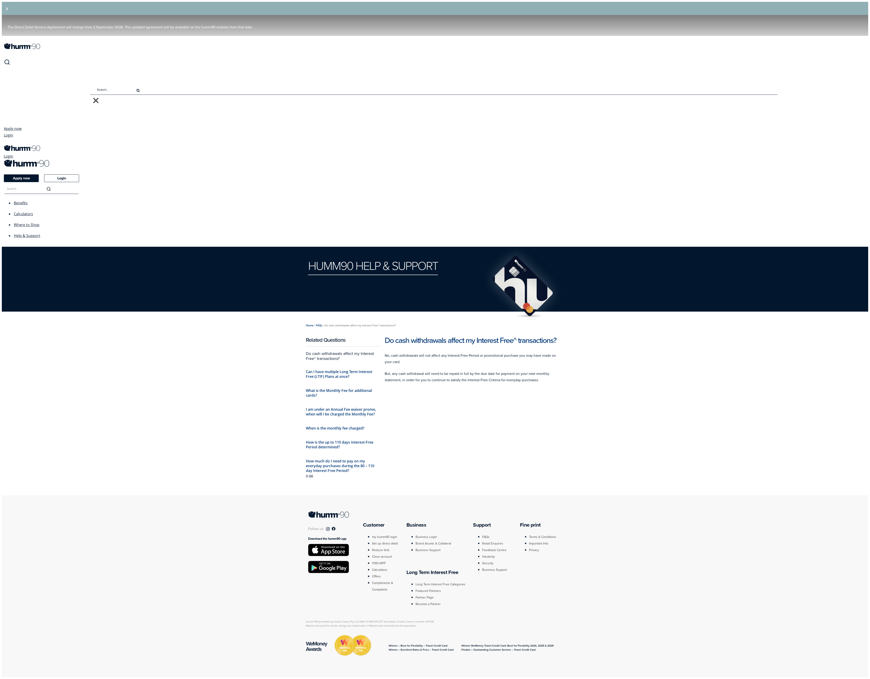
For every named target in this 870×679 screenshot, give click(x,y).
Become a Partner (428, 604)
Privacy (534, 550)
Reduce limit (380, 550)
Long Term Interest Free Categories (440, 584)
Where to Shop (26, 224)
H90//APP (379, 563)
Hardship (488, 556)
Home (310, 325)
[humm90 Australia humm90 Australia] (22, 47)
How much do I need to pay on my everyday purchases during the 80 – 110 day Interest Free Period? (340, 466)
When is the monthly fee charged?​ (335, 428)
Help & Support (27, 235)
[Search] (7, 63)
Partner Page (425, 597)
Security (487, 563)
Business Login (426, 537)
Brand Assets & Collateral (433, 543)
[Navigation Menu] (6, 143)
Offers (376, 576)
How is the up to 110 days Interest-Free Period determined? (339, 444)
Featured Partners (428, 591)
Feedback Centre (494, 550)
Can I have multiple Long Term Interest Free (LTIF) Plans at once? (339, 374)
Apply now (13, 128)
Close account (382, 556)
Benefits (21, 202)
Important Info (538, 543)
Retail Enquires (492, 543)
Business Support (428, 550)
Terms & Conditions (542, 537)
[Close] (96, 101)
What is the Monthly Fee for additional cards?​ (339, 393)
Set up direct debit (385, 543)
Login (8, 135)
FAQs (319, 325)
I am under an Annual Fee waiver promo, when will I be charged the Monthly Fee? (341, 412)
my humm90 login (384, 537)
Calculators (23, 213)
